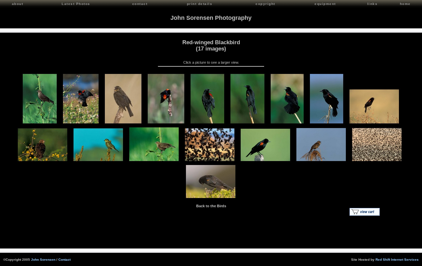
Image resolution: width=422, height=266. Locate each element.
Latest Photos (76, 4)
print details (200, 4)
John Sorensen (43, 259)
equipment (325, 4)
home (405, 4)
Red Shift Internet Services (397, 259)
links (372, 4)
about (17, 4)
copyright (265, 4)
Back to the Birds (211, 206)
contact (140, 4)
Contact (64, 259)
